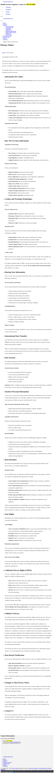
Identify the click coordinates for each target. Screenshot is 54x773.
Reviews (5, 38)
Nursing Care (8, 30)
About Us (5, 24)
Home (4, 22)
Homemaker (8, 28)
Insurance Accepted (7, 36)
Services (5, 25)
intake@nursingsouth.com (15, 742)
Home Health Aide (10, 26)
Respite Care (8, 33)
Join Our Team (6, 37)
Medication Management (11, 31)
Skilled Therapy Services (11, 32)
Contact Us (5, 39)
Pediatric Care (9, 34)
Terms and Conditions (33, 768)
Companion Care (9, 27)
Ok (12, 771)
